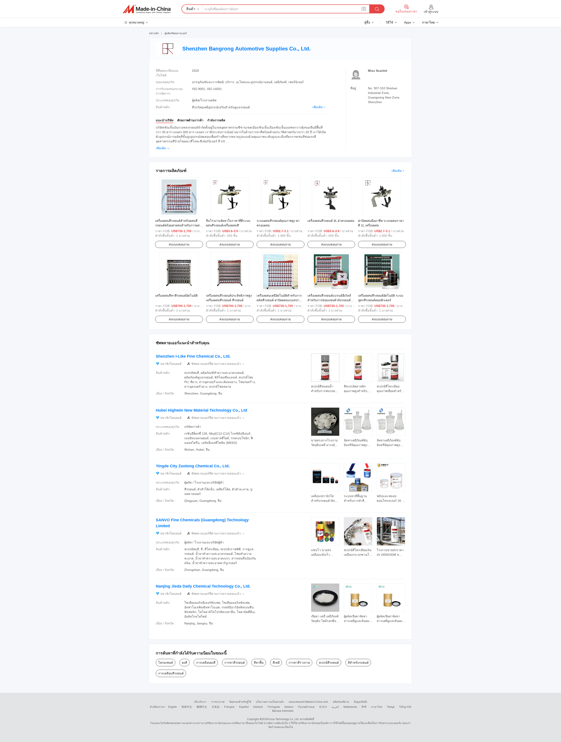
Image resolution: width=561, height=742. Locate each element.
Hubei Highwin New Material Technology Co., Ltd (201, 410)
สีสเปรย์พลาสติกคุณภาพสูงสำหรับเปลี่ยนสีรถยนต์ (355, 391)
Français (229, 706)
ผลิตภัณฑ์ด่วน (341, 701)
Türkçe (390, 706)
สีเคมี (276, 662)
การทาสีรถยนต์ (234, 662)
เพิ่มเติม (317, 107)
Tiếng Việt (405, 706)
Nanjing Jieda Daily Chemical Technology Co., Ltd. (203, 586)
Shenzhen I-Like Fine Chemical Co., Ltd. (193, 356)
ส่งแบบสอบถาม (179, 244)
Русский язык (306, 706)
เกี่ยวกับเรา (200, 701)
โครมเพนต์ (165, 662)
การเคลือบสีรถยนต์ (171, 673)
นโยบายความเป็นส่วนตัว (270, 701)
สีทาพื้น (259, 662)
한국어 (323, 706)
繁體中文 (202, 706)
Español (244, 706)
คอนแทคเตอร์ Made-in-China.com (308, 701)
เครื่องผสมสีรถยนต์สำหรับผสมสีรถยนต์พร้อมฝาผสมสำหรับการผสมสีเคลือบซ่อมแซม (178, 225)
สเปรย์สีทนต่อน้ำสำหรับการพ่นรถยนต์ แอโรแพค (325, 391)
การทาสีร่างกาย (299, 662)
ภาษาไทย (376, 706)
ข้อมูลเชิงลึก (360, 701)
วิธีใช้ (389, 22)
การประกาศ (218, 701)
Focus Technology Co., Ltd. (283, 719)
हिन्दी (364, 706)
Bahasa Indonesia (282, 710)
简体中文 (186, 706)
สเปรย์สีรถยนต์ (329, 662)
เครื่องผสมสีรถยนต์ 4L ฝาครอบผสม (330, 220)
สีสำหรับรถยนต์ (358, 662)
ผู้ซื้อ (367, 22)
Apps (407, 22)
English (172, 706)
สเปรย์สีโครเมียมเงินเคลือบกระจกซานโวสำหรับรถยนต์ (357, 554)
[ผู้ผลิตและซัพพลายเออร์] (146, 9)
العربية (335, 706)
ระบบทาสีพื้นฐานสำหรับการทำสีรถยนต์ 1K (355, 500)
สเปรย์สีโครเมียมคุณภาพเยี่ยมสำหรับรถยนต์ (390, 391)
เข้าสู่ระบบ (431, 11)
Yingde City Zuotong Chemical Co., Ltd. (193, 466)
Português (274, 706)
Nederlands (350, 706)
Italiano (288, 706)
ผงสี (184, 662)
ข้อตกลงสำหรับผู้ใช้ (240, 701)
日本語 (216, 706)
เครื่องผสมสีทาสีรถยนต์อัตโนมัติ (176, 295)
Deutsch (258, 706)
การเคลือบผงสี (205, 662)
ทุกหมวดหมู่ (136, 22)
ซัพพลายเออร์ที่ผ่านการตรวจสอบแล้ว (218, 364)
